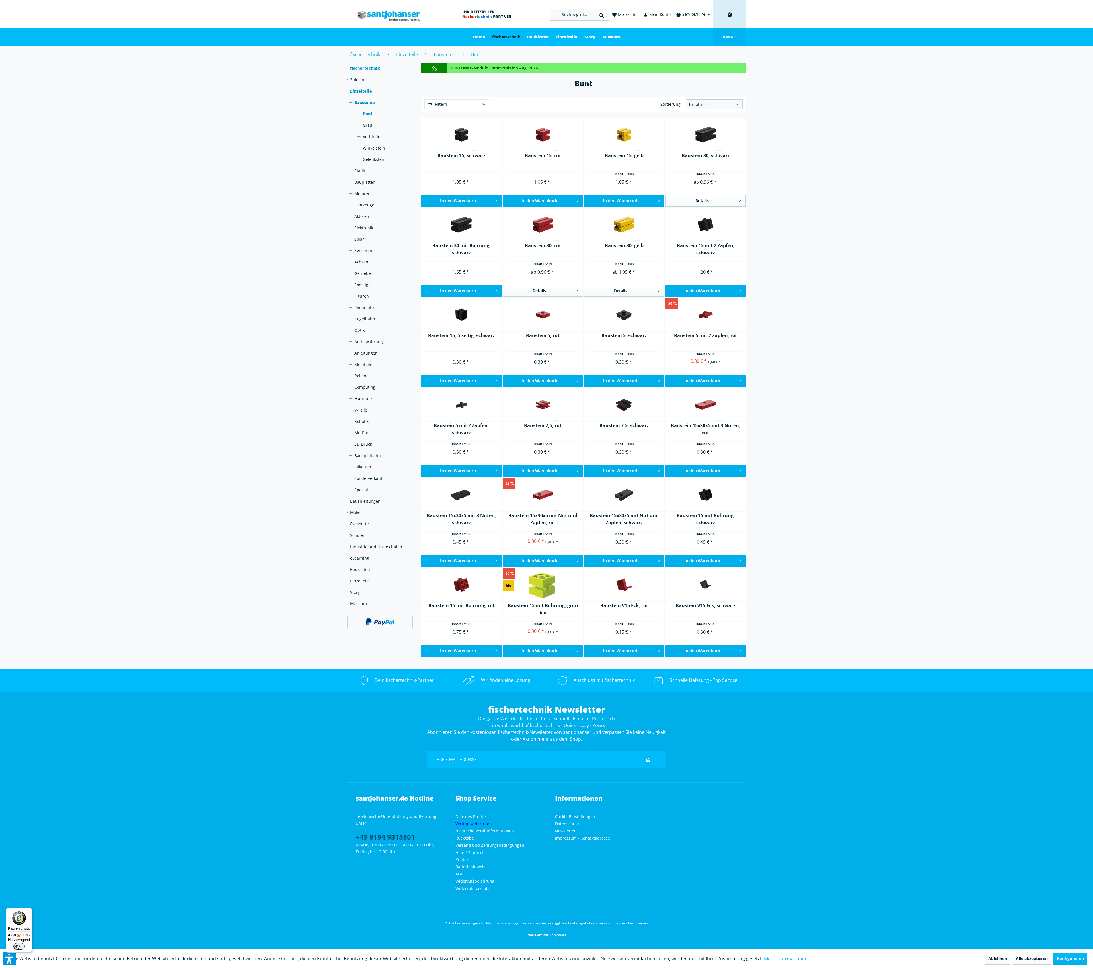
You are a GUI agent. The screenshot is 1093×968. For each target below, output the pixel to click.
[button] (9, 958)
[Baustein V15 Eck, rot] (624, 585)
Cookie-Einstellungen (575, 816)
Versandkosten (534, 923)
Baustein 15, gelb (624, 155)
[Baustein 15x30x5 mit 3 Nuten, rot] (705, 405)
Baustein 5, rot (543, 335)
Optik (359, 330)
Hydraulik (363, 398)
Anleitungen (366, 353)
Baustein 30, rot (543, 245)
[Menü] (28, 911)
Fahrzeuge (364, 205)
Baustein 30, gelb (624, 245)
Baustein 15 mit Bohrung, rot (461, 605)
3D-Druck (363, 444)
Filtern (440, 104)
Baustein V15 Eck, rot (624, 605)
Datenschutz (567, 823)
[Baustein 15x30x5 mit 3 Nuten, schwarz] (461, 495)
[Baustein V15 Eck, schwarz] (705, 585)
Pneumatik (364, 307)
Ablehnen (997, 958)
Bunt (367, 113)
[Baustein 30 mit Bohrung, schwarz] (461, 225)
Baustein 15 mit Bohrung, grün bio (543, 609)
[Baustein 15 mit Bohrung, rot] (461, 585)
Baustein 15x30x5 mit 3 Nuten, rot (705, 429)
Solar (359, 239)
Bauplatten (364, 182)
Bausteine (364, 102)
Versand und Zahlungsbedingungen (489, 845)
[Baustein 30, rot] (543, 225)
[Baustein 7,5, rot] (543, 405)
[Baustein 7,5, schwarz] (624, 405)
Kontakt (462, 859)
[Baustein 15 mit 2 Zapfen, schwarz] (705, 225)
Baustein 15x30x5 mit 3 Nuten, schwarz (461, 519)
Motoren (362, 193)
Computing (364, 387)
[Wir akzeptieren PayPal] (380, 622)
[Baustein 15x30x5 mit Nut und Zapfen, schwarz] (624, 495)
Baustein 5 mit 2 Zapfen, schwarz (461, 429)
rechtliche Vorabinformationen (484, 831)
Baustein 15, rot (543, 155)
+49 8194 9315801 (385, 837)
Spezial (361, 489)
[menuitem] (693, 14)
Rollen (360, 375)
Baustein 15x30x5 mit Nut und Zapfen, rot (542, 519)
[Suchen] (602, 15)
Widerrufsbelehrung (474, 881)
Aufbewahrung (368, 341)
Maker (356, 512)
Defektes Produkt (471, 816)
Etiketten (362, 467)
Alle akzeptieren (1032, 958)
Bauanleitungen (365, 501)
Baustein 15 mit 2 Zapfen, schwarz (706, 249)
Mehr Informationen (786, 958)
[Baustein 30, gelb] (624, 225)
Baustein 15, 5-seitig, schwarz (461, 335)
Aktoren (361, 216)
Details (702, 200)
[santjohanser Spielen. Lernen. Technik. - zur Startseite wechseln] (385, 14)
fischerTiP (359, 524)
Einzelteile (361, 91)
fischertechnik (365, 68)
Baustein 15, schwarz (461, 155)
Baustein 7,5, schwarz (624, 425)
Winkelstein (374, 148)
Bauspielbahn (367, 455)
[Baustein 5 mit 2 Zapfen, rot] (705, 315)
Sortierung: (671, 104)
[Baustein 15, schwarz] (461, 135)
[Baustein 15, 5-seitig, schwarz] (461, 315)
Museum (358, 603)
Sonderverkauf (368, 478)
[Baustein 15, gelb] (624, 135)
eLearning (359, 558)
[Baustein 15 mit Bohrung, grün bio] (543, 585)
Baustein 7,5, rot (543, 425)
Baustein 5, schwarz (624, 335)
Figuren (361, 296)
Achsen (361, 262)
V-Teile (360, 410)
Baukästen (360, 569)
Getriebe (362, 273)
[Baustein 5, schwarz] (624, 315)
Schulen (357, 535)
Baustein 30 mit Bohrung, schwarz (461, 249)
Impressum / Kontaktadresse (582, 838)
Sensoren (363, 250)
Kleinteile (363, 364)
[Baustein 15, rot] (543, 135)
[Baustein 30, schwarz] (705, 135)
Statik (359, 170)
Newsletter (565, 831)
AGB (459, 874)
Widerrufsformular (473, 888)
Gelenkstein (374, 159)
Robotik (361, 421)
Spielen (357, 79)
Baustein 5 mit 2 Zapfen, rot (705, 335)
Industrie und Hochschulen (376, 546)
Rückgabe (464, 838)
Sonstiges (363, 284)
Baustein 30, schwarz (706, 155)
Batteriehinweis (470, 866)
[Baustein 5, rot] (543, 315)
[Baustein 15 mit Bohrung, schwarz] (705, 495)
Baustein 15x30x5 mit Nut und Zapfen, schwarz (624, 519)
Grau (367, 125)
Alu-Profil (363, 432)
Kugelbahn (364, 319)
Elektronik (363, 227)
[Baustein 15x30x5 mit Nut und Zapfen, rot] (543, 495)
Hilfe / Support (469, 852)
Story (355, 592)
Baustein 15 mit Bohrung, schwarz (706, 519)
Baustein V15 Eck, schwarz (705, 605)
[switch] (19, 946)
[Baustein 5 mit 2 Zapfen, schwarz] (461, 405)
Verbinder (372, 136)
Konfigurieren (1070, 958)
